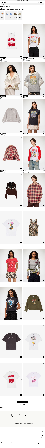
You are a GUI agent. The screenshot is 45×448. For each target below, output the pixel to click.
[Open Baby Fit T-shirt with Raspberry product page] (34, 379)
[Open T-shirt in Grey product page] (11, 341)
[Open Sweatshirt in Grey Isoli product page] (11, 116)
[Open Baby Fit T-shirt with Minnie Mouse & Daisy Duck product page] (34, 40)
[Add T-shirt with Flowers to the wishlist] (21, 287)
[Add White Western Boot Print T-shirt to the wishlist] (21, 211)
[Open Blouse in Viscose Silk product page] (11, 79)
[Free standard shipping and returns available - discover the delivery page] (22, 0)
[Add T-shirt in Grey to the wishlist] (21, 325)
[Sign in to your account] (40, 2)
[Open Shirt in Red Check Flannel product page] (11, 153)
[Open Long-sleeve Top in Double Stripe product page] (34, 265)
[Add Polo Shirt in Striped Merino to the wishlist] (21, 174)
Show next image (21, 41)
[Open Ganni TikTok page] (40, 443)
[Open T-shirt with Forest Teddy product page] (34, 79)
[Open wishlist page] (38, 2)
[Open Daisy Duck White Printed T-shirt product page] (34, 341)
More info (23, 9)
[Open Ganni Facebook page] (42, 443)
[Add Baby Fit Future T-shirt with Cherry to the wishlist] (21, 249)
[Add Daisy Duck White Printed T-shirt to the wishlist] (44, 325)
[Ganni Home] (3, 2)
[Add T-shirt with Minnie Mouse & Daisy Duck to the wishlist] (44, 137)
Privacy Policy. (32, 423)
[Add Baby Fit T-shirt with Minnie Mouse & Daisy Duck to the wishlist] (44, 25)
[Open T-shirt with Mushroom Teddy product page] (34, 116)
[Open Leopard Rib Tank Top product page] (34, 227)
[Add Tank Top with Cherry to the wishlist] (21, 25)
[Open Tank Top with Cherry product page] (11, 40)
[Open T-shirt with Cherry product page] (11, 379)
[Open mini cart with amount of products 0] (42, 2)
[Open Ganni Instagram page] (38, 443)
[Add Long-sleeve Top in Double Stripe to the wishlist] (44, 249)
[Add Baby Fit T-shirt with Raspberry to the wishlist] (44, 363)
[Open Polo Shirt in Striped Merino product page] (11, 190)
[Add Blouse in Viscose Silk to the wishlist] (21, 63)
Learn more (7, 61)
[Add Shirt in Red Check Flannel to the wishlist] (21, 137)
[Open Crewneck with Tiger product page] (34, 303)
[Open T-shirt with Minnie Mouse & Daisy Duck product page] (34, 153)
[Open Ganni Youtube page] (43, 443)
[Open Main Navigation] (43, 2)
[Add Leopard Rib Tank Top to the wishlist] (44, 211)
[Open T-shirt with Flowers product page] (11, 303)
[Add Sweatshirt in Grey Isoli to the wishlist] (21, 100)
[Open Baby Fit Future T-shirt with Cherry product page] (11, 265)
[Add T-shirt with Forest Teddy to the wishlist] (44, 63)
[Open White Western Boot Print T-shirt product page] (11, 227)
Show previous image (1, 41)
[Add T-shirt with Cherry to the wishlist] (21, 363)
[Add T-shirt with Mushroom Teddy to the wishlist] (44, 100)
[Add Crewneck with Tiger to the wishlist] (44, 287)
